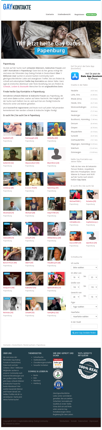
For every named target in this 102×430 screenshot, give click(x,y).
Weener (84, 111)
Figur (73, 302)
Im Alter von (76, 273)
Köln (35, 378)
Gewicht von (76, 292)
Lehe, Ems (84, 94)
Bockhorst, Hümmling (84, 119)
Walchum (84, 148)
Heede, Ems (84, 103)
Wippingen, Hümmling (84, 144)
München (37, 381)
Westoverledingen (84, 107)
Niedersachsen (29, 345)
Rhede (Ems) (84, 99)
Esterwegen (84, 152)
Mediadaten (64, 421)
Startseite (50, 14)
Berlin (35, 375)
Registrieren (85, 14)
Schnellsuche (38, 357)
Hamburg (37, 383)
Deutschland (17, 345)
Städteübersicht (64, 14)
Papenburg (7, 141)
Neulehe (84, 90)
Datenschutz (83, 421)
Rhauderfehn (84, 131)
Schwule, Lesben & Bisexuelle (16, 86)
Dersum (84, 123)
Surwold (84, 135)
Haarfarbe (75, 312)
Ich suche (75, 263)
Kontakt (74, 421)
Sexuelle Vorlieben (40, 365)
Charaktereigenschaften (42, 362)
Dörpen (84, 127)
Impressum (94, 421)
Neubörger (84, 115)
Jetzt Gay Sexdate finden (85, 332)
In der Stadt (76, 322)
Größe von (75, 282)
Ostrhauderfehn (84, 140)
